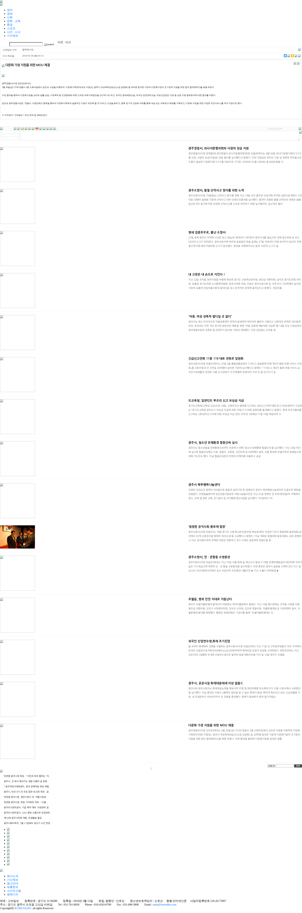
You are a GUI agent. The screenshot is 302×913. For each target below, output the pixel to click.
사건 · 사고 (13, 32)
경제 (10, 13)
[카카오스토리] (292, 56)
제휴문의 (12, 887)
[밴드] (296, 56)
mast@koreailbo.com (164, 904)
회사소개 (12, 876)
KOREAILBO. (23, 908)
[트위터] (285, 56)
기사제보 (12, 35)
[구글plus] (299, 56)
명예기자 (12, 894)
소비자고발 (14, 890)
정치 (10, 10)
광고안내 (12, 883)
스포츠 (11, 28)
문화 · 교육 (13, 21)
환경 (10, 24)
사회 (10, 17)
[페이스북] (288, 56)
